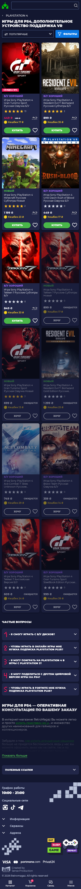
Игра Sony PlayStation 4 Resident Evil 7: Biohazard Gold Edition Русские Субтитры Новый (58, 388)
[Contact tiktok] (14, 808)
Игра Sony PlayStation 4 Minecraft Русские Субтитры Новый (18, 197)
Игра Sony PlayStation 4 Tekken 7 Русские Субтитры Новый (60, 292)
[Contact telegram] (22, 808)
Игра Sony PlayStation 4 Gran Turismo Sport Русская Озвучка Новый (18, 388)
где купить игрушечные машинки (49, 741)
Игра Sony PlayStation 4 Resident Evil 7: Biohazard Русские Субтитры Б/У (58, 103)
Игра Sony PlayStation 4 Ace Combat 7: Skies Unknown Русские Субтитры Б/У (18, 483)
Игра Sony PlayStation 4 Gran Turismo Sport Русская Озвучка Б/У (18, 103)
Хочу (57, 320)
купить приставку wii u (32, 723)
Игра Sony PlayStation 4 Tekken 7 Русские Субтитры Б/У (21, 292)
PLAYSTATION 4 (17, 15)
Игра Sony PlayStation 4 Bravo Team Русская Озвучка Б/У (57, 483)
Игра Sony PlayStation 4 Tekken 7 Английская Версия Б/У (18, 579)
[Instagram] (6, 808)
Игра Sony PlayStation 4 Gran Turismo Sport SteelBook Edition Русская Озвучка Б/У (59, 579)
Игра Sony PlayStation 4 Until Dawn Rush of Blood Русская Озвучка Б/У (58, 197)
